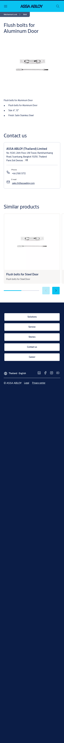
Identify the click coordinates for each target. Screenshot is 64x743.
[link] (12, 14)
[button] (25, 14)
